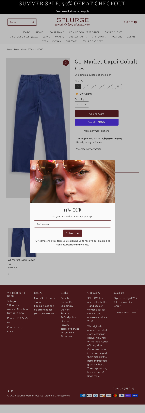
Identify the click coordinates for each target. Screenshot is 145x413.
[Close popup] (111, 163)
